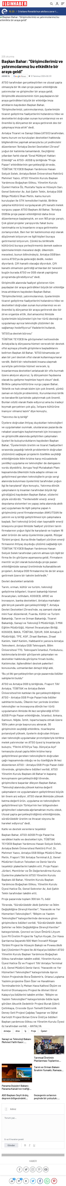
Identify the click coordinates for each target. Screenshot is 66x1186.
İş (25, 1031)
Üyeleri (44, 1031)
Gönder (11, 1145)
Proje (33, 1031)
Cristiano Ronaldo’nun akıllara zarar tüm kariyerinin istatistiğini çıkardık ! (38, 11)
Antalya (7, 1031)
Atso (18, 1031)
